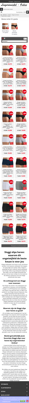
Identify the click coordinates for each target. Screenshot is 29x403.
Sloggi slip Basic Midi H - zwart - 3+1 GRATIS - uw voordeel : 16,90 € (21, 125)
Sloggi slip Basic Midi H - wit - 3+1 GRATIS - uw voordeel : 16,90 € (8, 104)
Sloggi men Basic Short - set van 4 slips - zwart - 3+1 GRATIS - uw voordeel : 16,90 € (21, 171)
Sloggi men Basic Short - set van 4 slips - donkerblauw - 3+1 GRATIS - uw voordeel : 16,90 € (7, 172)
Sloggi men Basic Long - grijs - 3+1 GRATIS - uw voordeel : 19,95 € (21, 194)
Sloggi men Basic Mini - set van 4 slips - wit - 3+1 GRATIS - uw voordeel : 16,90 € (8, 82)
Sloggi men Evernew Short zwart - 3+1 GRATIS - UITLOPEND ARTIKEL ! (21, 237)
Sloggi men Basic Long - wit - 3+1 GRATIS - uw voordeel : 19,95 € (8, 194)
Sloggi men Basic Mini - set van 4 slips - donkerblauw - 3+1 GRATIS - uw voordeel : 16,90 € (8, 60)
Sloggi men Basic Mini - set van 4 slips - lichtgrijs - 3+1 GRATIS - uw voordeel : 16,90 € (21, 60)
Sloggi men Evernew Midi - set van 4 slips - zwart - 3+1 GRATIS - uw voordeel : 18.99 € (21, 216)
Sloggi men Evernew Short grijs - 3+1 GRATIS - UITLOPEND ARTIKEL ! (7, 237)
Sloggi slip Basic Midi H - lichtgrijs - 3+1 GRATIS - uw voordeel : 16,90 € (21, 104)
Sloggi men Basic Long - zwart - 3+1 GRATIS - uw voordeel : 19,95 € (8, 216)
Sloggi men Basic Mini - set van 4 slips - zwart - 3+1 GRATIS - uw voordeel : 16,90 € (21, 82)
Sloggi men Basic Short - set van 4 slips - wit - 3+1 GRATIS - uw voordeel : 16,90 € (7, 148)
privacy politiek (15, 401)
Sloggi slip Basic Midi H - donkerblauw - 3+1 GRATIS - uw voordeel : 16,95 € (8, 126)
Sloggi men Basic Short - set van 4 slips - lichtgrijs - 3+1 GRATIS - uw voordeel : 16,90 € (21, 149)
